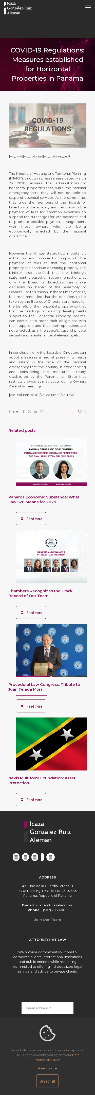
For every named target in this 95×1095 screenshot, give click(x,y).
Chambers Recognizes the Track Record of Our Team (40, 593)
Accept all (47, 1081)
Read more (47, 1068)
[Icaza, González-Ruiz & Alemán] (18, 7)
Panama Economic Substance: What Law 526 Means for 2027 (43, 499)
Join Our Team (47, 920)
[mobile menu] (88, 7)
